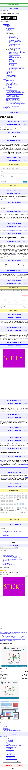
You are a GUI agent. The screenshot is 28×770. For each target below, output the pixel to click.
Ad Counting (12, 61)
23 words (25, 193)
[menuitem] (15, 762)
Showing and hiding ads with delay (14, 102)
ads (10, 632)
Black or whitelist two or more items (14, 94)
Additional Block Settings (15, 51)
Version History (6, 107)
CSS (20, 635)
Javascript (25, 637)
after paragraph (17, 632)
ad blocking (2, 632)
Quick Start (8, 29)
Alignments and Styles (14, 40)
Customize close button (11, 95)
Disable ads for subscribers (12, 96)
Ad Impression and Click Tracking (17, 67)
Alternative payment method (12, 106)
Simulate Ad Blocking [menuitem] (12, 759)
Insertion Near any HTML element (17, 52)
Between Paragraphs (11, 83)
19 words (25, 440)
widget (10, 640)
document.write (16, 636)
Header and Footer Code (15, 41)
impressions (17, 637)
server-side (19, 639)
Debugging (8, 73)
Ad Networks (9, 71)
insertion (20, 637)
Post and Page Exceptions (15, 57)
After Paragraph (10, 81)
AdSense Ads (12, 45)
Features (8, 26)
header (6, 637)
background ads (8, 478)
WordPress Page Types (14, 44)
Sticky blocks (9, 86)
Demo (4, 79)
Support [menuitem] (8, 743)
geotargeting (2, 637)
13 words (25, 124)
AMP (22, 632)
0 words (25, 160)
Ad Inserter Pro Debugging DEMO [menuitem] (12, 745)
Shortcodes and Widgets (14, 38)
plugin (12, 639)
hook (8, 637)
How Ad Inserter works (11, 90)
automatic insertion (4, 633)
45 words (25, 456)
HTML (13, 637)
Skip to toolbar (3, 736)
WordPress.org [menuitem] (9, 738)
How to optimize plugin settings (13, 91)
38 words (25, 211)
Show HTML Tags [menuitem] (11, 754)
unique (8, 640)
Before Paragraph (10, 80)
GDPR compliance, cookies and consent (15, 103)
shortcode (2, 640)
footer (23, 636)
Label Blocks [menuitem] (10, 748)
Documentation (6, 25)
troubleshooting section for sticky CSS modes (16, 230)
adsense (13, 632)
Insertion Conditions (14, 46)
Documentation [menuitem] (9, 740)
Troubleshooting (10, 77)
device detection (7, 636)
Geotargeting (12, 65)
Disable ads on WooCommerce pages (15, 92)
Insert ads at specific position (12, 98)
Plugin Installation (10, 28)
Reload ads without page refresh (13, 100)
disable (12, 636)
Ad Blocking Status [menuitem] (11, 757)
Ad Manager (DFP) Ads (14, 55)
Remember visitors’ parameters (13, 99)
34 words (25, 472)
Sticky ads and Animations (12, 84)
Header (1, 199)
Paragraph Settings (13, 42)
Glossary (8, 32)
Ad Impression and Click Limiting (17, 68)
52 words (25, 330)
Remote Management (11, 75)
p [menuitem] (10, 751)
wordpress (13, 640)
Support (5, 726)
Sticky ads (2, 460)
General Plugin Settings (14, 48)
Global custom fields (11, 76)
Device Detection (13, 63)
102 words (25, 241)
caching (1, 635)
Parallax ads (9, 87)
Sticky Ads (11, 64)
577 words (25, 121)
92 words (25, 140)
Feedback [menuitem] (8, 744)
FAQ (4, 88)
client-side (7, 635)
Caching (11, 59)
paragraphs (2, 639)
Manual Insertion (7, 533)
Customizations (9, 72)
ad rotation (7, 632)
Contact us (5, 108)
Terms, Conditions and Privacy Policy (12, 730)
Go (26, 575)
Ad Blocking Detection (14, 69)
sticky (5, 640)
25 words (25, 417)
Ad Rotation (12, 60)
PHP (5, 639)
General (15, 153)
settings (23, 639)
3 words (25, 430)
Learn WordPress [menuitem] (10, 741)
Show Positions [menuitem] (10, 750)
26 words (25, 317)
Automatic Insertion (13, 37)
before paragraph (11, 633)
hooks (11, 637)
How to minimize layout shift (13, 104)
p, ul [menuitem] (11, 753)
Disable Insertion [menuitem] (11, 756)
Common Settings (10, 30)
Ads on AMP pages (13, 53)
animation (25, 632)
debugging (2, 636)
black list (24, 633)
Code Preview (12, 36)
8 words (25, 226)
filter (21, 636)
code (15, 635)
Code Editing (12, 34)
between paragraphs (18, 633)
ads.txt (10, 56)
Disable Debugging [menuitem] (11, 747)
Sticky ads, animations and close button (12, 531)
